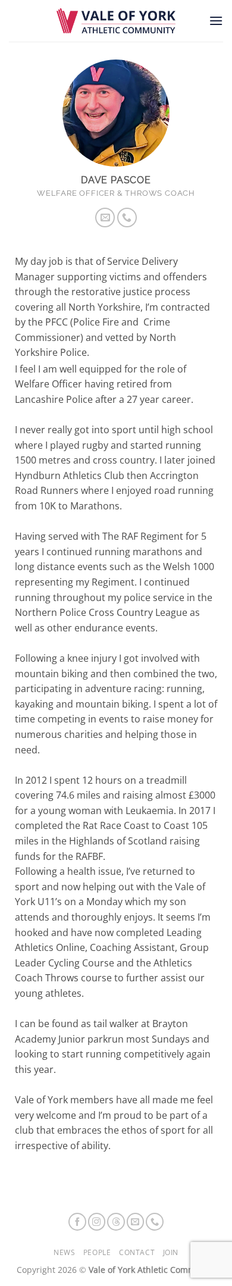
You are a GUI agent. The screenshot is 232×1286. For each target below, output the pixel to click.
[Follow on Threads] (116, 1222)
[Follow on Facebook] (77, 1222)
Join (170, 1252)
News (64, 1252)
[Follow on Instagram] (97, 1222)
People (97, 1252)
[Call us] (127, 217)
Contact (137, 1252)
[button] (216, 20)
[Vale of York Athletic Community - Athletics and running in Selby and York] (116, 20)
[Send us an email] (105, 217)
